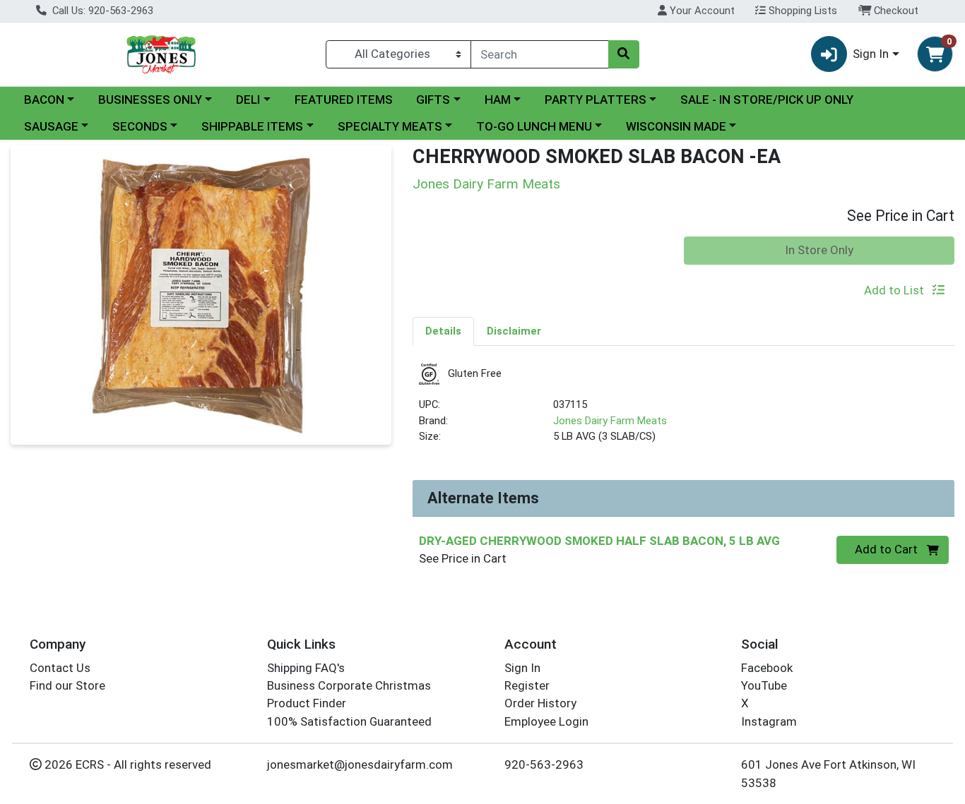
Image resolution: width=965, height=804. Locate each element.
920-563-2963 (544, 764)
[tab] (443, 331)
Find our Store (67, 685)
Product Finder (306, 703)
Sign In (522, 668)
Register (527, 685)
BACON (44, 99)
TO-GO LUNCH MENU (534, 126)
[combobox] (539, 54)
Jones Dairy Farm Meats (610, 420)
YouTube (764, 685)
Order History (540, 703)
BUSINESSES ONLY (150, 99)
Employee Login (546, 721)
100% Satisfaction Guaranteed (349, 721)
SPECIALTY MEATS (390, 126)
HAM (498, 99)
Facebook (767, 668)
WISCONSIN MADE (676, 126)
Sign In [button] (871, 54)
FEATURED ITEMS (344, 99)
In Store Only (819, 250)
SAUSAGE (51, 126)
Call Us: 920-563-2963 (101, 10)
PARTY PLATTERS (595, 99)
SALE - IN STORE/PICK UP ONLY (766, 99)
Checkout (894, 10)
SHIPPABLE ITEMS (252, 126)
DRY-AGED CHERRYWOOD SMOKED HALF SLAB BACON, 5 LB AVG (599, 541)
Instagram (769, 721)
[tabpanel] (683, 410)
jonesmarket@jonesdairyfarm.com (360, 764)
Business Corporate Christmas (349, 685)
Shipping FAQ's (306, 668)
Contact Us (60, 668)
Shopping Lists (801, 10)
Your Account (701, 10)
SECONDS (139, 126)
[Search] (623, 54)
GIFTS (433, 99)
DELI (248, 99)
